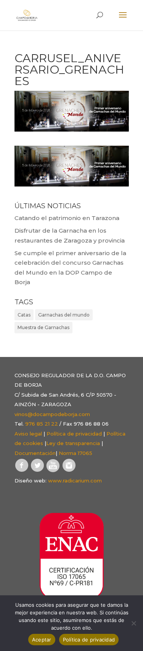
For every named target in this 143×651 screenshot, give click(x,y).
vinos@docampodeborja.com (52, 414)
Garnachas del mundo (64, 315)
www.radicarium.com (75, 480)
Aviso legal (28, 434)
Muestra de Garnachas (43, 327)
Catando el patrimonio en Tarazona (66, 218)
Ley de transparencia (73, 443)
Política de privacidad (74, 434)
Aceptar (41, 640)
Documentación (35, 453)
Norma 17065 (75, 453)
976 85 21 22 (41, 424)
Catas (24, 315)
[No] (133, 623)
